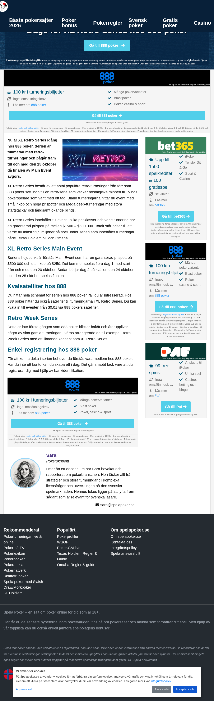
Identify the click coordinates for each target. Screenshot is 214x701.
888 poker (38, 105)
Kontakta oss (121, 542)
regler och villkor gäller (28, 128)
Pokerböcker (14, 559)
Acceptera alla (185, 689)
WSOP (63, 542)
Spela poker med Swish (23, 582)
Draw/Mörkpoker (17, 587)
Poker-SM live (68, 548)
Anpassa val (24, 689)
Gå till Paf (173, 407)
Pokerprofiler (67, 536)
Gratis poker (170, 22)
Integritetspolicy (124, 548)
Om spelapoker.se (126, 536)
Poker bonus (69, 22)
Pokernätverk (15, 570)
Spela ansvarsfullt (125, 553)
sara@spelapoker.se (117, 505)
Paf (156, 395)
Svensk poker (138, 22)
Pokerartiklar (14, 565)
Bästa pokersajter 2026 (31, 22)
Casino (202, 23)
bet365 (159, 205)
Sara (204, 60)
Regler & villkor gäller (200, 84)
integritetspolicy (161, 681)
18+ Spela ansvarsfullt (178, 84)
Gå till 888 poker (104, 45)
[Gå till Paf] (175, 351)
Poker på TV (14, 548)
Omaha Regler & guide (76, 565)
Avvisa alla (162, 689)
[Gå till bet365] (175, 145)
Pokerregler (107, 23)
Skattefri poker (16, 576)
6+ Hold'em (13, 593)
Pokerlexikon (14, 553)
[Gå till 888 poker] (107, 78)
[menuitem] (32, 23)
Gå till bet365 (173, 216)
